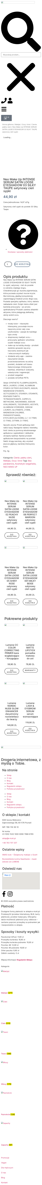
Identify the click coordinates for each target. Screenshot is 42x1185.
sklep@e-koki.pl (9, 838)
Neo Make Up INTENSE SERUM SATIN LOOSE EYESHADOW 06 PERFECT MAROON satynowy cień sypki (30, 512)
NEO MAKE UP (10, 467)
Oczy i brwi (26, 124)
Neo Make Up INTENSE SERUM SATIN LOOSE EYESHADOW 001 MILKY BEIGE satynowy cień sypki (30, 578)
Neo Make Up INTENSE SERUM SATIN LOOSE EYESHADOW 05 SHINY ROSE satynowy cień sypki (12, 578)
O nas (9, 778)
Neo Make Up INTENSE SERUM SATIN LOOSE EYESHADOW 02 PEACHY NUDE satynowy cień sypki (12, 512)
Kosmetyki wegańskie (25, 464)
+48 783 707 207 (9, 843)
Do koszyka (22, 264)
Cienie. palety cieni (22, 457)
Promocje (5, 1158)
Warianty (30, 670)
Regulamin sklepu (14, 786)
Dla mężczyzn (7, 1168)
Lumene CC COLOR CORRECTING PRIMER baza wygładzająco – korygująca (11, 652)
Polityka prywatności (16, 789)
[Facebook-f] (4, 894)
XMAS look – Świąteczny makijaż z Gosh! (19, 855)
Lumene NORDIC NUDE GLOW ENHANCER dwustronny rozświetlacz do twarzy (12, 711)
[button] (21, 32)
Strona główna (7, 124)
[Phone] (4, 100)
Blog (9, 781)
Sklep (9, 775)
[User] (10, 100)
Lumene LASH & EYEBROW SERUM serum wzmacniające (30, 710)
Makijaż (17, 124)
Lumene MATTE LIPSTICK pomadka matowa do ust (30, 652)
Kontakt (10, 783)
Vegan (3, 1163)
